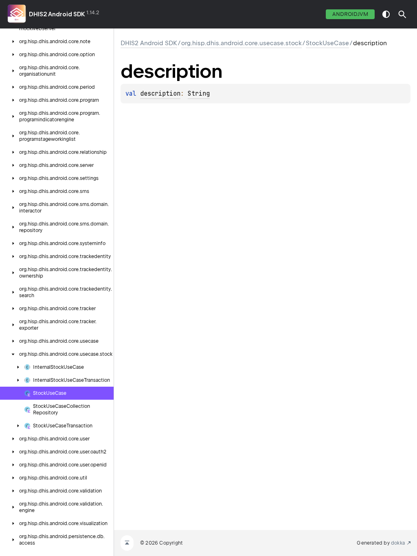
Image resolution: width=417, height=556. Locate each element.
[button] (402, 14)
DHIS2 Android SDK (57, 14)
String (199, 94)
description (160, 94)
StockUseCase (327, 43)
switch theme (386, 14)
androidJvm (350, 14)
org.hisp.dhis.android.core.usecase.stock (241, 43)
